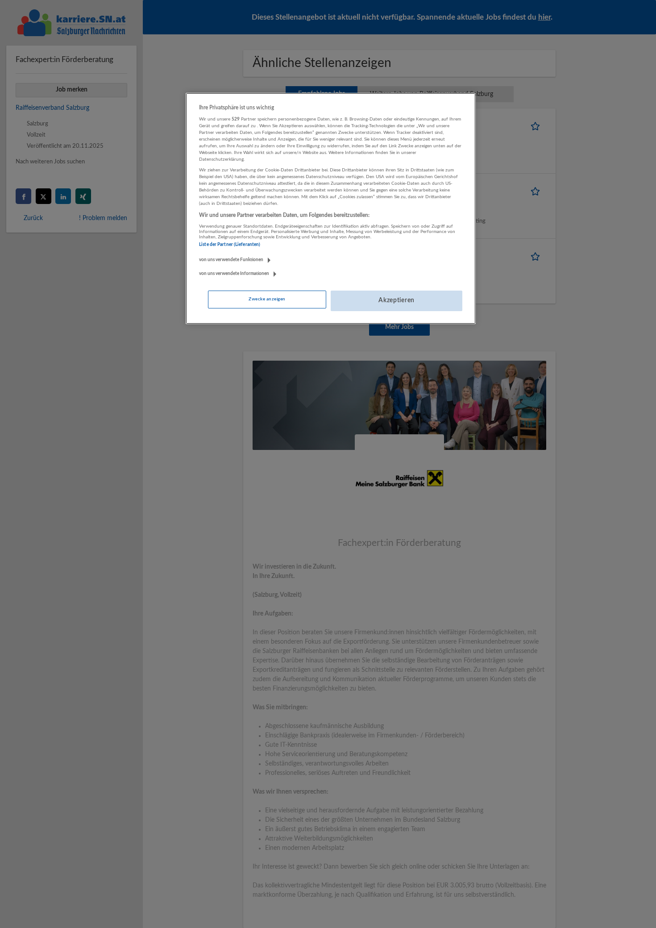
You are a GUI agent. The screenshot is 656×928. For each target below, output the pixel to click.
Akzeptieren (396, 300)
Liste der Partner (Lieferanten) (229, 244)
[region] (331, 208)
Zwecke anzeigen (267, 299)
